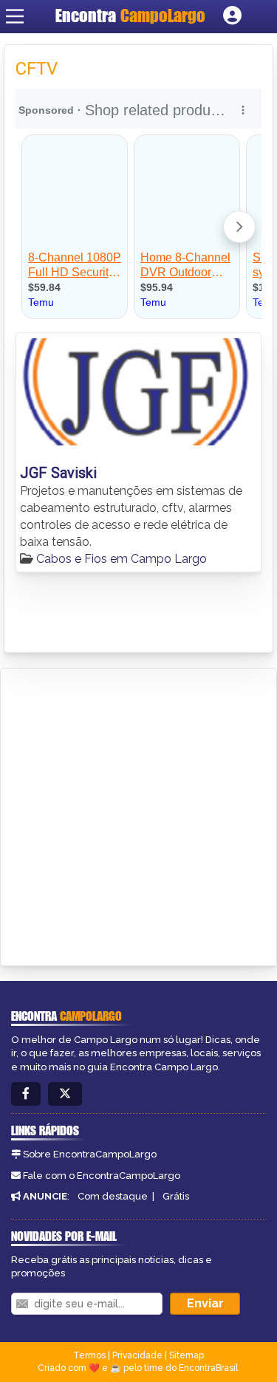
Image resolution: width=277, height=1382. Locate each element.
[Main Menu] (15, 16)
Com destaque (113, 1196)
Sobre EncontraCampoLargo (90, 1154)
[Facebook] (26, 1094)
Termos (89, 1355)
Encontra (130, 15)
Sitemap (186, 1355)
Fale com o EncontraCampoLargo (101, 1175)
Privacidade (137, 1355)
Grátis (176, 1196)
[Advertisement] (138, 814)
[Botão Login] (232, 16)
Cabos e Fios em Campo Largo (121, 559)
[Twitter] (65, 1094)
